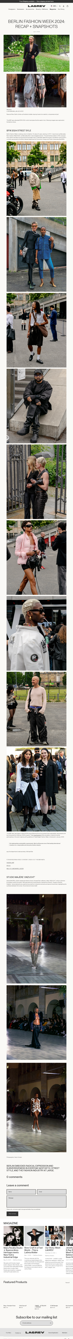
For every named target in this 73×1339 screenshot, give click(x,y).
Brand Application (53, 1332)
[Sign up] (50, 1323)
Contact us (18, 1333)
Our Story (8, 1332)
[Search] (60, 6)
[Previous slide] (5, 1250)
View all (67, 1282)
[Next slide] (67, 1250)
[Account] (64, 6)
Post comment (12, 1213)
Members (64, 1332)
